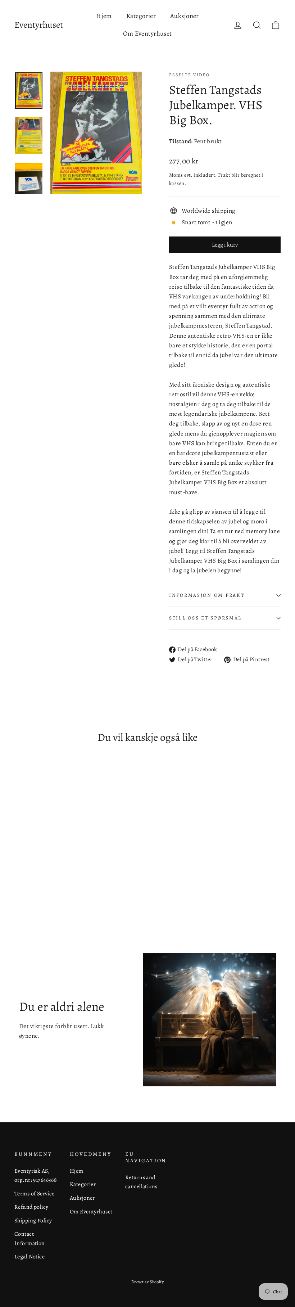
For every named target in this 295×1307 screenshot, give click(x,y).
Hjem (104, 16)
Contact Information (29, 1238)
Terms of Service (34, 1193)
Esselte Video (189, 75)
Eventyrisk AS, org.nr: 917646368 (35, 1175)
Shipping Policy (33, 1220)
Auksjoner (184, 16)
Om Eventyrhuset (147, 33)
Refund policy (31, 1207)
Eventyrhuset (38, 25)
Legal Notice (29, 1256)
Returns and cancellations (141, 1181)
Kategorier (141, 16)
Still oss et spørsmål (205, 617)
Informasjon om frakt (206, 595)
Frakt (224, 175)
